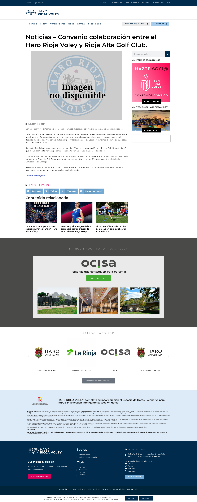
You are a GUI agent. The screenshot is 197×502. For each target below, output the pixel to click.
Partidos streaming (161, 3)
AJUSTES (114, 499)
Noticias (33, 24)
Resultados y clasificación (137, 3)
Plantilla (104, 3)
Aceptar (131, 498)
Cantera (43, 24)
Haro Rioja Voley (79, 489)
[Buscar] (167, 54)
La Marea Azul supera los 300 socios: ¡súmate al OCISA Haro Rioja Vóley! (41, 229)
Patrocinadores (57, 24)
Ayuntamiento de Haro (116, 370)
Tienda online (94, 24)
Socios (71, 24)
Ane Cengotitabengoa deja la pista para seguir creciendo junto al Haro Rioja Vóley (76, 229)
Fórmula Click (132, 489)
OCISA (81, 370)
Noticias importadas (38, 185)
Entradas (81, 24)
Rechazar (145, 498)
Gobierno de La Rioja (47, 370)
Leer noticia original (35, 175)
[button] (34, 191)
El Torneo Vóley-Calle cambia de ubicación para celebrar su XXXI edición (111, 229)
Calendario (117, 3)
